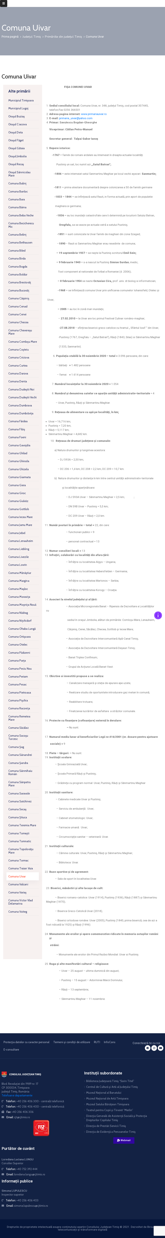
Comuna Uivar (17, 876)
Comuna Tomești (18, 833)
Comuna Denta (17, 381)
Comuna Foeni (17, 437)
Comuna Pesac (17, 684)
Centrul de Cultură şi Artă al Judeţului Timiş (112, 1086)
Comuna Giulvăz (18, 501)
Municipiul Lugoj (18, 108)
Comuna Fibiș (16, 429)
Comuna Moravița (19, 596)
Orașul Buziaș (16, 116)
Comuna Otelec (18, 644)
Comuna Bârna (17, 207)
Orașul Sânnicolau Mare (19, 174)
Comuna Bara (16, 199)
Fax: (20, 1112)
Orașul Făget (16, 140)
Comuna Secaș (17, 809)
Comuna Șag (16, 747)
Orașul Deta (15, 132)
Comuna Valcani (18, 884)
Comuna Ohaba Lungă (22, 628)
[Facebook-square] (147, 1048)
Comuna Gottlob (18, 509)
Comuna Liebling (18, 549)
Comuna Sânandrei (20, 754)
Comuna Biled (16, 250)
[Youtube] (160, 1048)
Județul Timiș (32, 37)
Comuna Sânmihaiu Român (20, 772)
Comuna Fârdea (18, 421)
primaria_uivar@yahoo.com (75, 118)
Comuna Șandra (18, 763)
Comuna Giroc (17, 493)
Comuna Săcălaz (18, 727)
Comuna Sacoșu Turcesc (18, 737)
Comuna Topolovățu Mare (20, 851)
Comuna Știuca (17, 817)
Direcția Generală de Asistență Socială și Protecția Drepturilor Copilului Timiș (116, 1118)
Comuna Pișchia (18, 700)
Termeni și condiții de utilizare (71, 1042)
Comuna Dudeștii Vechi (22, 397)
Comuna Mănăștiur (19, 573)
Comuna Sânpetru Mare (19, 784)
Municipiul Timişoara (21, 100)
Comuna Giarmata (19, 477)
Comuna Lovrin (17, 564)
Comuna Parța (17, 660)
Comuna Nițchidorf (20, 620)
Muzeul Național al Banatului (103, 1092)
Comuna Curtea (18, 365)
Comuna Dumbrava (20, 405)
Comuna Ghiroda (18, 461)
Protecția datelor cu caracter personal (26, 1042)
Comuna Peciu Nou (20, 668)
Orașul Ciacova (17, 124)
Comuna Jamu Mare (20, 525)
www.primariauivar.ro (94, 114)
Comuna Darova (18, 373)
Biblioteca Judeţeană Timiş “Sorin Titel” (110, 1081)
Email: (18, 1117)
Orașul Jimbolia (17, 156)
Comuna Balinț (17, 183)
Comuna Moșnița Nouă (22, 604)
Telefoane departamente (17, 1095)
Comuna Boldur (17, 274)
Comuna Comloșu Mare (22, 341)
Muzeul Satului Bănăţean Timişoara (107, 1104)
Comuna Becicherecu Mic (21, 225)
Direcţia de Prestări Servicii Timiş (106, 1126)
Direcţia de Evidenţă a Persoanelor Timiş (111, 1131)
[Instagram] (154, 1048)
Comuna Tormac (18, 860)
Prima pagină (10, 36)
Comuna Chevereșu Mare (20, 332)
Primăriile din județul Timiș (63, 37)
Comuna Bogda (17, 266)
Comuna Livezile (18, 557)
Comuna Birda (17, 258)
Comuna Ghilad (17, 453)
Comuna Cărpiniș (18, 298)
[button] (123, 1140)
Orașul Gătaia (16, 148)
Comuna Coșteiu (18, 349)
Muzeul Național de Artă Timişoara (107, 1098)
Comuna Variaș (17, 892)
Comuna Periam (18, 676)
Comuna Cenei (17, 314)
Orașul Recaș (16, 164)
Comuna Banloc (18, 191)
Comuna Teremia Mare (22, 825)
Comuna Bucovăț (18, 290)
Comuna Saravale (19, 793)
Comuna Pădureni (19, 652)
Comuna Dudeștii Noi (21, 389)
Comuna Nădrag (18, 612)
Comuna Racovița (19, 708)
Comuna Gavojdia (19, 445)
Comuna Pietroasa (19, 692)
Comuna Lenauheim (20, 541)
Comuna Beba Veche (21, 215)
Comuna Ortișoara (19, 636)
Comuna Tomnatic (19, 841)
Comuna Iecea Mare (20, 517)
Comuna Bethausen (20, 242)
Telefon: (35, 1101)
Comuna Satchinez (20, 801)
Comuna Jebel (16, 533)
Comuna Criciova (18, 357)
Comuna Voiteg (17, 911)
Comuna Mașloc (18, 589)
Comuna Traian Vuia (20, 868)
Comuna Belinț (17, 234)
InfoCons (110, 1042)
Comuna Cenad (17, 306)
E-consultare (11, 1049)
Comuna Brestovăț (19, 282)
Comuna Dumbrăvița (20, 413)
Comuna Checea (18, 322)
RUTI (97, 1042)
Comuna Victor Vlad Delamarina (20, 902)
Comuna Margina (18, 580)
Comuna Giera (17, 485)
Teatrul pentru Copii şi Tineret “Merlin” (109, 1110)
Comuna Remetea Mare (19, 718)
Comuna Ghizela (18, 469)
